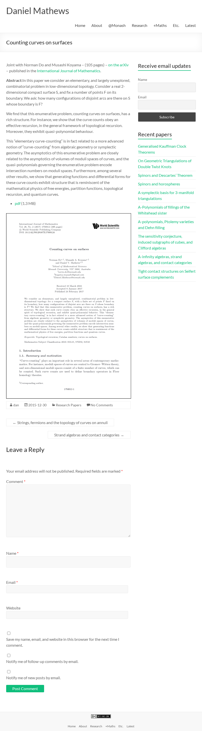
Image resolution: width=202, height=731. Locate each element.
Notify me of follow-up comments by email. (42, 661)
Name (12, 553)
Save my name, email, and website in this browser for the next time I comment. (62, 642)
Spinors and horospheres (159, 183)
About (96, 25)
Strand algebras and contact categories (89, 434)
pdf (17, 203)
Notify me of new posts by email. (33, 677)
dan (16, 405)
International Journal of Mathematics (68, 70)
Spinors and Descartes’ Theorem (165, 175)
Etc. (176, 25)
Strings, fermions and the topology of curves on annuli (60, 422)
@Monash (117, 25)
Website (13, 608)
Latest (190, 25)
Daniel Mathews (37, 10)
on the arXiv (118, 64)
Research (139, 25)
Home (80, 25)
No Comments (102, 405)
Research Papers (68, 405)
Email (12, 582)
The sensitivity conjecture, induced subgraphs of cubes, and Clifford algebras (165, 242)
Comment (15, 481)
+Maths (160, 25)
